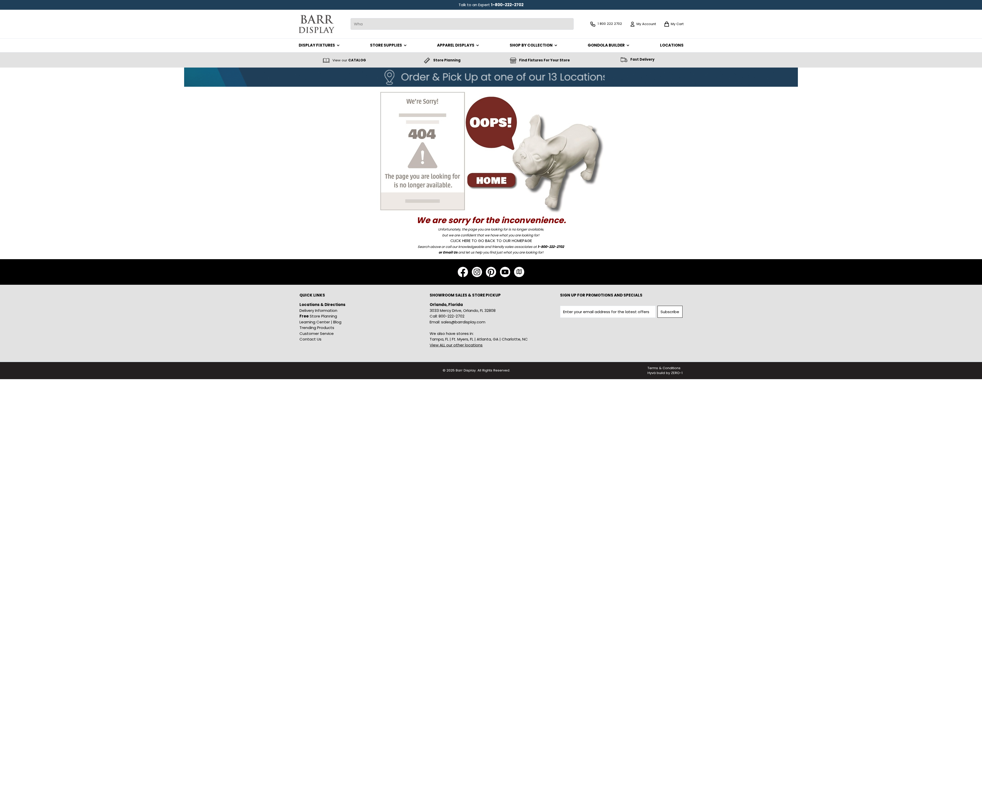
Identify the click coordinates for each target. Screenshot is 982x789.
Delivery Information (318, 310)
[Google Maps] (519, 272)
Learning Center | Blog (320, 322)
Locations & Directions (322, 304)
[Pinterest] (491, 272)
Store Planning (318, 316)
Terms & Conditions (664, 368)
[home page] (491, 150)
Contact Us (310, 339)
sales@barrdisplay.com (463, 322)
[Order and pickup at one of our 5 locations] (491, 77)
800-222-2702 (451, 316)
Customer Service (316, 333)
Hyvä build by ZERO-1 (665, 372)
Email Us (450, 252)
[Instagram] (477, 272)
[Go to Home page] (316, 24)
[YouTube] (505, 272)
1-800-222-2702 (507, 4)
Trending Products (316, 327)
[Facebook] (463, 272)
